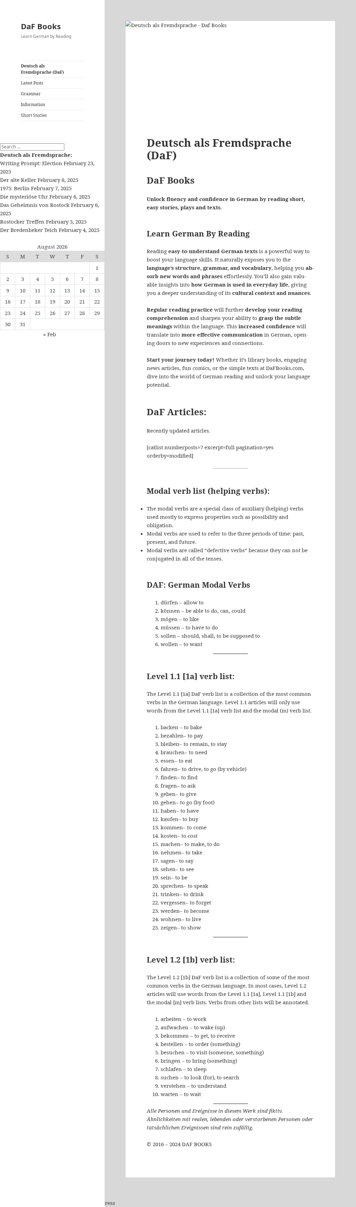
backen (169, 727)
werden (170, 910)
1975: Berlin (15, 188)
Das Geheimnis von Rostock (35, 204)
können (170, 610)
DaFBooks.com (284, 367)
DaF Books (41, 26)
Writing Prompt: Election (31, 163)
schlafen (171, 1068)
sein (166, 877)
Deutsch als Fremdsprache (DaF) (42, 69)
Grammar (31, 94)
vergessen (173, 902)
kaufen (169, 818)
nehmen (171, 852)
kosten (169, 835)
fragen (169, 785)
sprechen (172, 885)
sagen (168, 860)
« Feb (49, 334)
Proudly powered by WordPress (75, 1202)
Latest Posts (32, 83)
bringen (170, 1060)
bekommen (175, 1035)
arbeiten (171, 1018)
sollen (168, 635)
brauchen (173, 752)
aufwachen (174, 1027)
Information (33, 104)
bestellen (172, 1043)
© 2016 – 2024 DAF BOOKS (179, 1144)
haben (168, 810)
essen (168, 760)
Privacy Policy (17, 1202)
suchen (170, 1077)
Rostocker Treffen (22, 221)
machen (170, 843)
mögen (169, 618)
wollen (169, 644)
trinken (170, 894)
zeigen (169, 927)
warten (169, 1094)
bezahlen (172, 735)
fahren (169, 768)
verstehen (173, 1085)
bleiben (170, 743)
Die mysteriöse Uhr (24, 196)
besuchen (173, 1052)
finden (169, 777)
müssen (170, 627)
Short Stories (34, 115)
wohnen (171, 919)
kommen (172, 827)
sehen (168, 869)
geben (168, 793)
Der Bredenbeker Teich (28, 229)
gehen (168, 802)
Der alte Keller (18, 179)
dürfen (169, 602)
